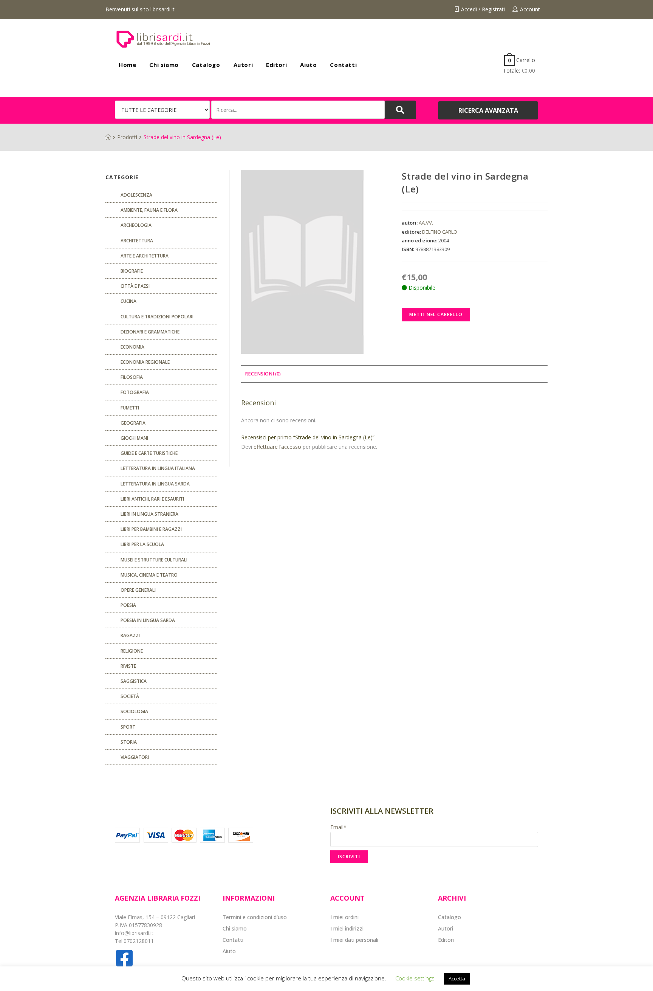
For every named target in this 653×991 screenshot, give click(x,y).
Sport (128, 727)
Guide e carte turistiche (149, 453)
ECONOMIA (132, 347)
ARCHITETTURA (137, 240)
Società (130, 696)
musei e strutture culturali (154, 560)
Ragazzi (130, 635)
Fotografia (135, 392)
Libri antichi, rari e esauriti (152, 499)
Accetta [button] (457, 978)
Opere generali (138, 590)
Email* (338, 827)
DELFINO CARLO (439, 231)
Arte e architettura (145, 256)
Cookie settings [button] (415, 978)
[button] (488, 110)
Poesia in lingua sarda (148, 620)
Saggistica (134, 681)
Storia (129, 742)
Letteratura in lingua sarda (155, 484)
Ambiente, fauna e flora (149, 210)
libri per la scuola (142, 544)
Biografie (132, 271)
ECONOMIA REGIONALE (145, 362)
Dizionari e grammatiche (150, 332)
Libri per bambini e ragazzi (151, 529)
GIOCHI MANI (134, 438)
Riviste (128, 666)
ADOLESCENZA (136, 195)
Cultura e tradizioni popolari (157, 316)
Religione (132, 651)
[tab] (263, 374)
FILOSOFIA (132, 377)
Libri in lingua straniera (149, 514)
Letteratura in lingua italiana (158, 468)
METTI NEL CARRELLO (436, 314)
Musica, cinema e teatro (149, 575)
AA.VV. (426, 222)
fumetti (130, 408)
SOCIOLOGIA (134, 711)
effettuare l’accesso (277, 446)
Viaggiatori (135, 757)
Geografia (133, 423)
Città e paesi (135, 286)
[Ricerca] (298, 110)
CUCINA (128, 301)
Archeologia (136, 225)
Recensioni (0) (263, 374)
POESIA (128, 605)
